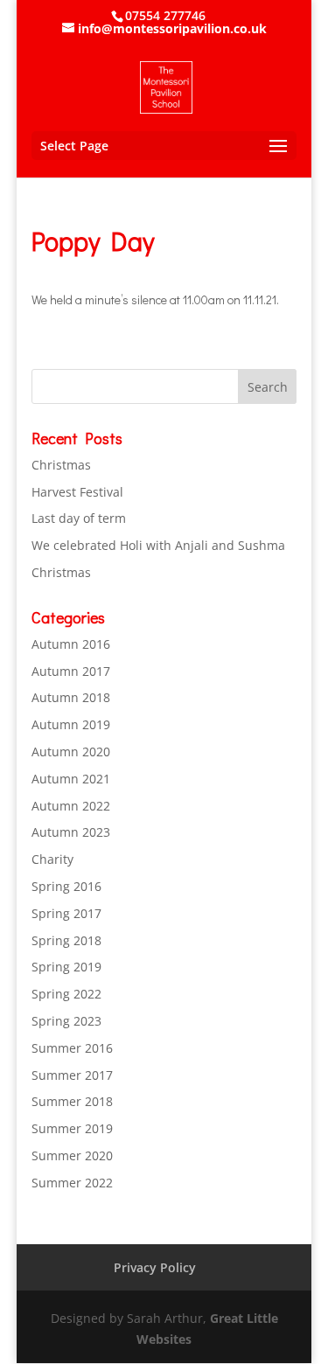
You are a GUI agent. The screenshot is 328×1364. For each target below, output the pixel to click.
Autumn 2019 (70, 724)
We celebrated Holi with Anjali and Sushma (158, 545)
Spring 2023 (66, 1021)
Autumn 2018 (70, 697)
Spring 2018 (66, 940)
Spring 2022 (66, 993)
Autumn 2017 (70, 671)
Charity (52, 859)
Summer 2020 (72, 1155)
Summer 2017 (72, 1075)
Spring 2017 (66, 913)
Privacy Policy (155, 1267)
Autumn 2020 (70, 751)
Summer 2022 (72, 1182)
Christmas (61, 464)
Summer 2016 (72, 1048)
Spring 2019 (66, 966)
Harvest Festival (77, 492)
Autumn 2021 (70, 778)
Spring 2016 (66, 886)
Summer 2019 (72, 1128)
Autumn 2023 (70, 832)
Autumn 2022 (70, 805)
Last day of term (78, 518)
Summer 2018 (72, 1101)
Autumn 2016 (70, 644)
